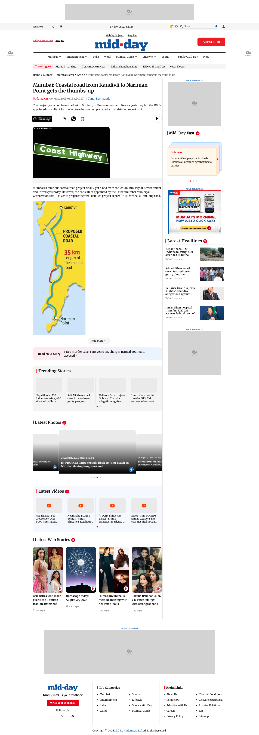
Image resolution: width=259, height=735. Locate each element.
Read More (97, 340)
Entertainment (75, 56)
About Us (171, 694)
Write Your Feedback (62, 702)
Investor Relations (209, 705)
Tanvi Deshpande (99, 98)
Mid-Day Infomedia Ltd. (128, 730)
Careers (170, 710)
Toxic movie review (93, 67)
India (96, 56)
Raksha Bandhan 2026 (124, 67)
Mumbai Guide (125, 56)
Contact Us (172, 699)
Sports (165, 56)
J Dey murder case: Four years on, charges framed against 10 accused (104, 353)
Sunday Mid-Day (188, 56)
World (107, 56)
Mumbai (53, 56)
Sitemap (204, 716)
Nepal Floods (177, 66)
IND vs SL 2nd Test (154, 67)
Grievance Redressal (211, 699)
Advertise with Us (176, 705)
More (206, 56)
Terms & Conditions (211, 694)
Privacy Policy (174, 716)
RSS (201, 710)
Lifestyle (148, 56)
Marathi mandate (66, 67)
